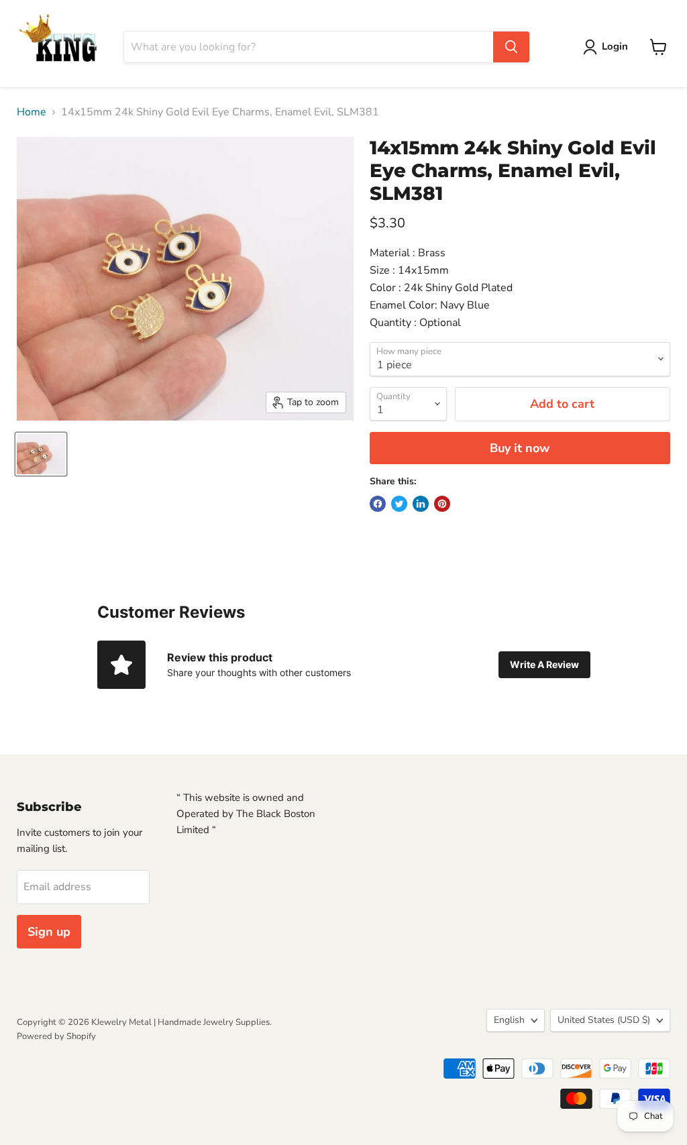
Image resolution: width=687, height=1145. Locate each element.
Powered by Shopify (56, 1036)
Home (31, 112)
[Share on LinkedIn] (421, 504)
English (509, 1020)
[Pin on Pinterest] (442, 504)
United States (604, 1020)
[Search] (511, 47)
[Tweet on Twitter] (399, 504)
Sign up (49, 932)
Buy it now (519, 448)
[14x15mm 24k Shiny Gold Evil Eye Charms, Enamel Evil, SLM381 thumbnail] (40, 454)
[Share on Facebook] (378, 504)
